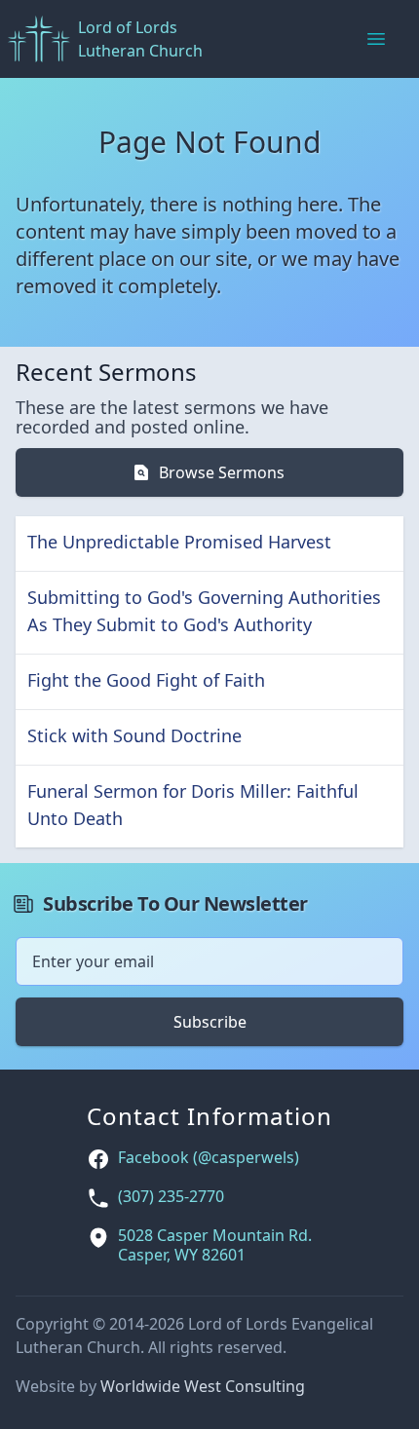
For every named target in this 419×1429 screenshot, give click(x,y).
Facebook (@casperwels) (208, 1157)
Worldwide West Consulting (202, 1386)
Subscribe (210, 1022)
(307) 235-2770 (171, 1196)
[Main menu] (376, 38)
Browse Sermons (222, 472)
